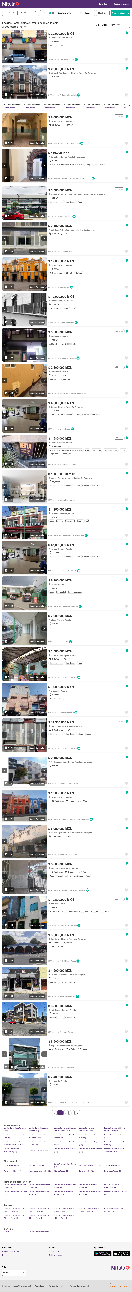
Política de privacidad (79, 1286)
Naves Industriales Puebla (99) (40, 1171)
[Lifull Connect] (117, 1287)
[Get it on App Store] (121, 1254)
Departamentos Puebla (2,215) (90, 1165)
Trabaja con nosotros (10, 1251)
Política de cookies (57, 1286)
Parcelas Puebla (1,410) (12, 1171)
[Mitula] (11, 4)
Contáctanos (54, 1251)
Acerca (5, 1255)
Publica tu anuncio (56, 1255)
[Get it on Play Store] (103, 1254)
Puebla (6, 1232)
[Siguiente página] (77, 1112)
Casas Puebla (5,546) (11, 1165)
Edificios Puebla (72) (86, 1171)
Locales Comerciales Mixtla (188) (40, 1150)
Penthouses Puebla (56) (112, 1171)
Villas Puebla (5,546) (36, 1165)
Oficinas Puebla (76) (61, 1171)
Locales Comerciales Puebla (39, 1232)
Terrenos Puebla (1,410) (112, 1165)
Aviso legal (40, 1286)
